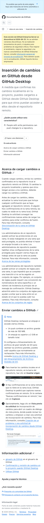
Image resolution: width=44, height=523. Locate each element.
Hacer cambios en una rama (12, 29)
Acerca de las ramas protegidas (16, 261)
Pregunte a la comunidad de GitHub (18, 491)
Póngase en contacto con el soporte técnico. (21, 495)
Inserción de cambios (34, 29)
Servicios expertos (24, 514)
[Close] (37, 3)
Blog (34, 514)
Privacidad (32, 512)
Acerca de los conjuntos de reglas (17, 302)
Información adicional (17, 453)
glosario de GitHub (14, 459)
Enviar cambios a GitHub (19, 310)
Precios (12, 514)
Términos (22, 512)
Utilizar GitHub (12, 471)
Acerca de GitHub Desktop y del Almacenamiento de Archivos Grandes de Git (21, 359)
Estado (4, 514)
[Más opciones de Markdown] (26, 138)
